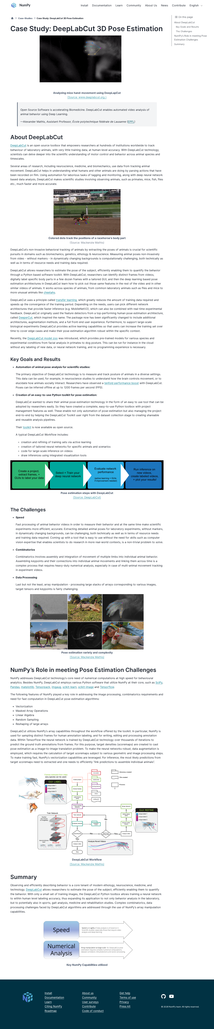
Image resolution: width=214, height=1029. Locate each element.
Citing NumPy (53, 1006)
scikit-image (86, 687)
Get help (125, 993)
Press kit (125, 1006)
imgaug (56, 687)
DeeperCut (25, 317)
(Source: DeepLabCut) (87, 497)
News (164, 5)
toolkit (27, 427)
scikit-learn (70, 687)
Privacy (124, 1002)
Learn (119, 5)
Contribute (179, 5)
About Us (151, 5)
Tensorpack (42, 687)
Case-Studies (25, 18)
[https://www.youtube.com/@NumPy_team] (172, 996)
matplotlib (27, 687)
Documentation (102, 5)
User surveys (90, 1002)
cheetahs (49, 292)
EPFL (131, 121)
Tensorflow (107, 687)
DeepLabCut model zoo (42, 338)
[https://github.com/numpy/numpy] (164, 996)
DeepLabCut (18, 145)
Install (84, 5)
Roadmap (51, 1010)
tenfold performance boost (121, 383)
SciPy (158, 682)
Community (134, 5)
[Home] (12, 18)
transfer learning (66, 300)
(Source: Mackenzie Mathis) (87, 657)
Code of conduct (93, 1010)
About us (87, 993)
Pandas (15, 687)
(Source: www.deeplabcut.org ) (86, 97)
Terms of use (128, 997)
